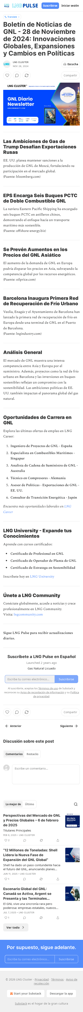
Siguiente (66, 726)
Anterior (15, 726)
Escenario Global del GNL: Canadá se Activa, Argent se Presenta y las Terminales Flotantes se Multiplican (27, 894)
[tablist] (22, 754)
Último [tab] (29, 804)
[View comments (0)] (17, 75)
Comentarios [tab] (14, 754)
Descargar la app (61, 993)
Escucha (72, 64)
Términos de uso (48, 688)
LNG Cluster (20, 62)
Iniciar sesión (70, 5)
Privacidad (42, 979)
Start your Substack (27, 993)
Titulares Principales (17, 830)
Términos (57, 979)
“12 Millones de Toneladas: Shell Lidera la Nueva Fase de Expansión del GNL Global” (30, 855)
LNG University (42, 576)
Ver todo (13, 927)
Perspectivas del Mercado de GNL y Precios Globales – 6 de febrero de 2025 (31, 820)
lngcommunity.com (28, 614)
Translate (12, 16)
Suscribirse (50, 5)
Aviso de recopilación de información (42, 692)
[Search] (76, 804)
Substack (21, 1003)
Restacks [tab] (32, 754)
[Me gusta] (7, 75)
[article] (41, 828)
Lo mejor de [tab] (13, 804)
